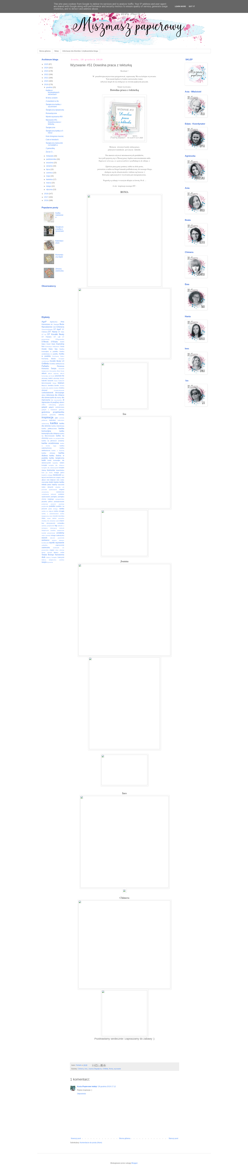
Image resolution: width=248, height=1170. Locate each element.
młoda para (46, 485)
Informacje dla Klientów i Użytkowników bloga (80, 51)
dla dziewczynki (48, 398)
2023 (46, 71)
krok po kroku (47, 472)
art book (51, 376)
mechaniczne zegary (53, 477)
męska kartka (59, 482)
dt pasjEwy (54, 402)
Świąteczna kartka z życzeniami (53, 105)
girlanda (61, 409)
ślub (43, 557)
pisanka (44, 501)
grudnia (49, 87)
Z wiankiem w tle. (52, 101)
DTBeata (45, 342)
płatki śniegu (53, 509)
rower (49, 518)
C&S (54, 327)
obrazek (50, 487)
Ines (86, 1069)
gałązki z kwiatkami (49, 409)
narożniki (61, 484)
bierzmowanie (46, 383)
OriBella (105, 1069)
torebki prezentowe (48, 533)
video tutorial (46, 535)
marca (49, 183)
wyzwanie (117, 1069)
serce (54, 518)
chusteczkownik (59, 390)
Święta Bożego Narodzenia (53, 555)
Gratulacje (48, 346)
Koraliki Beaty (55, 361)
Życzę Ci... (50, 152)
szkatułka (60, 523)
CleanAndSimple (47, 329)
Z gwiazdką (50, 148)
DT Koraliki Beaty (55, 334)
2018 (46, 194)
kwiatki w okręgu (47, 475)
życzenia (50, 562)
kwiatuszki (57, 475)
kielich (62, 463)
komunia (51, 470)
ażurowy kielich (47, 378)
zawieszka (46, 548)
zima (56, 550)
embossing (52, 405)
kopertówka (60, 470)
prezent (53, 504)
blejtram (61, 383)
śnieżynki (61, 557)
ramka (61, 509)
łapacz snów (59, 552)
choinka (61, 388)
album (44, 373)
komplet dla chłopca (56, 465)
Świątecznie (50, 128)
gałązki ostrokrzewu (56, 407)
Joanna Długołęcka (95, 1069)
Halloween (56, 346)
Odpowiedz (81, 1094)
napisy (54, 485)
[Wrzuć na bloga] (96, 1065)
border (56, 385)
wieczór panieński (57, 538)
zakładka (45, 545)
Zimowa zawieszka (59, 270)
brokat (62, 385)
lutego (49, 186)
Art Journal (55, 324)
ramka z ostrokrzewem (50, 513)
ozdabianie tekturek (49, 494)
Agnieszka (53, 322)
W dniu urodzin (52, 98)
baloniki (44, 380)
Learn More (180, 6)
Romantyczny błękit (59, 256)
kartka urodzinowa (50, 443)
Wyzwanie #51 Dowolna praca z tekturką (53, 122)
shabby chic (46, 521)
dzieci (62, 402)
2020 (46, 81)
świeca (44, 560)
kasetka (55, 463)
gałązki (44, 407)
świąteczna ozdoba (56, 560)
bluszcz (44, 385)
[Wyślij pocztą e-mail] (93, 1065)
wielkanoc (46, 540)
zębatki (49, 552)
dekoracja (50, 395)
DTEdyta (54, 342)
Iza (56, 349)
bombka (51, 385)
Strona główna (45, 51)
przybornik (45, 506)
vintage (53, 535)
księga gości (59, 472)
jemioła (62, 418)
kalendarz (52, 420)
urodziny (60, 533)
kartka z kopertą (58, 450)
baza (56, 380)
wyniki (52, 542)
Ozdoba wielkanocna (56, 364)
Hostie (44, 349)
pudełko (52, 506)
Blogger (134, 1163)
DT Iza (44, 334)
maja (48, 176)
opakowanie (53, 489)
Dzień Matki (50, 344)
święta (44, 562)
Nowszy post (76, 1138)
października (51, 159)
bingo (54, 383)
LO (63, 361)
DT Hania (52, 332)
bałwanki (61, 380)
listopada (50, 156)
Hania (62, 346)
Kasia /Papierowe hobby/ (87, 1087)
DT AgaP (57, 329)
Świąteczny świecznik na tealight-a (54, 144)
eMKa (43, 405)
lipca (48, 169)
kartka (54, 423)
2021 (46, 78)
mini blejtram (51, 480)
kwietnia (49, 179)
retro (50, 516)
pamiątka (54, 496)
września (50, 163)
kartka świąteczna (56, 458)
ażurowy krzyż (58, 378)
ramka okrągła (59, 511)
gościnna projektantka (53, 412)
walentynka (60, 535)
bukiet (56, 388)
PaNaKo (45, 366)
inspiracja (47, 417)
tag (56, 526)
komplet (44, 465)
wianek (44, 538)
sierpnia (49, 166)
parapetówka (60, 499)
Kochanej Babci (58, 356)
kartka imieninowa (57, 426)
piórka (50, 501)
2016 (46, 200)
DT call (57, 337)
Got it (192, 6)
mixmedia (45, 482)
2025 (46, 64)
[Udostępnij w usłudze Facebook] (101, 1065)
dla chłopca (59, 395)
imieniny (61, 414)
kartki (44, 460)
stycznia (49, 189)
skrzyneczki (50, 523)
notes (43, 487)
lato (63, 475)
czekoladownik (47, 393)
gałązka (61, 405)
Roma (111, 1069)
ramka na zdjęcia (47, 511)
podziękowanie (59, 501)
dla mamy (57, 397)
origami (61, 489)
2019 (46, 84)
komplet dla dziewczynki (50, 468)
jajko (56, 418)
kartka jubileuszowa (49, 428)
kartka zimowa (48, 453)
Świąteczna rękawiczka (55, 110)
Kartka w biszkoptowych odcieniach (52, 92)
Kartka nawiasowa (59, 215)
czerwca (49, 173)
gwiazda (44, 414)
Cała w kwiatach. (52, 140)
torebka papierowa (57, 530)
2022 (46, 74)
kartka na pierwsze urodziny (53, 441)
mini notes (60, 480)
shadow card (54, 521)
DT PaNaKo (47, 337)
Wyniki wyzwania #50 (54, 117)
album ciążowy (53, 373)
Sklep (56, 51)
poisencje (45, 504)
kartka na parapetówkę (56, 438)
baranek (50, 380)
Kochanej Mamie (49, 358)
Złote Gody (60, 371)
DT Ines (61, 332)
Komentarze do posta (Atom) (91, 1143)
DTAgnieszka (60, 339)
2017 (46, 197)
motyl (51, 482)
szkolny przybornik (48, 525)
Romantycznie (51, 113)
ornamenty (45, 492)
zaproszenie (60, 545)
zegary (52, 550)
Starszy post (173, 1138)
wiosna (54, 540)
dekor (44, 395)
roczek (55, 516)
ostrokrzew (60, 492)
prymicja (61, 504)
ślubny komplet (51, 557)
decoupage (59, 393)
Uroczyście (52, 371)
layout (44, 477)
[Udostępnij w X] (99, 1065)
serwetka (61, 518)
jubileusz (44, 420)
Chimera (81, 1069)
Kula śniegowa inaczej (54, 136)
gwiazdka (53, 414)
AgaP (44, 321)
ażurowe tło (59, 376)
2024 (46, 68)
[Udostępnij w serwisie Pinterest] (104, 1065)
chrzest (44, 390)
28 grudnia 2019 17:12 (107, 1087)
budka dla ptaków (48, 388)
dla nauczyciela (56, 400)
